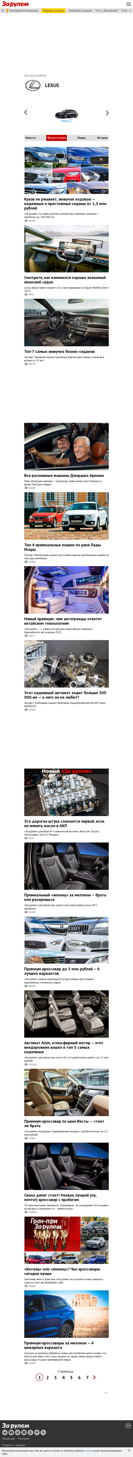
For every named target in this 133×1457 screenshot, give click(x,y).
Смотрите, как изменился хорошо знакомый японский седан (65, 280)
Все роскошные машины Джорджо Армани (64, 475)
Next (107, 112)
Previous (26, 112)
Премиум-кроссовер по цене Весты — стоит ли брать (64, 1123)
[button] (129, 1451)
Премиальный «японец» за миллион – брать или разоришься (65, 897)
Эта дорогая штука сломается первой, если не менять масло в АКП (64, 823)
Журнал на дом (53, 10)
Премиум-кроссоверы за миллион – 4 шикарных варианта (59, 1345)
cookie (87, 1450)
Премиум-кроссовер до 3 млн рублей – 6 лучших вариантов (62, 971)
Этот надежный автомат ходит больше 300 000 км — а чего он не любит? (65, 695)
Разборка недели (80, 10)
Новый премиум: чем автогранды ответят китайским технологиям (63, 621)
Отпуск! (127, 10)
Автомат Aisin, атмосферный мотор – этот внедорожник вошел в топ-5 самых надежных (63, 1047)
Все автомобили (35, 75)
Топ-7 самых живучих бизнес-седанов (59, 351)
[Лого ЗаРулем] (15, 4)
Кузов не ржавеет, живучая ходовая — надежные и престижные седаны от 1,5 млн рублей (65, 203)
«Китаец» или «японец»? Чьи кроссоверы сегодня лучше (62, 1271)
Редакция (8, 1438)
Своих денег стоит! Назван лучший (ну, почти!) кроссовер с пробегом (60, 1197)
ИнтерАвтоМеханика (24, 10)
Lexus (52, 85)
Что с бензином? (106, 10)
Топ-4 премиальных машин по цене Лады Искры (62, 547)
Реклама (23, 1438)
